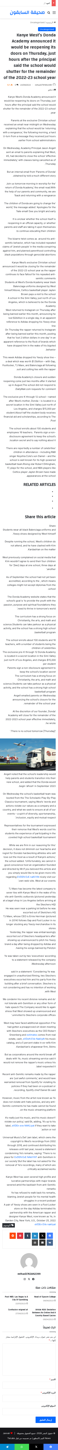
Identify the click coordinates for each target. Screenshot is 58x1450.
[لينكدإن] (35, 1236)
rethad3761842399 (43, 85)
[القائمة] (54, 13)
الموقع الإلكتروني (48, 1406)
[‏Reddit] (13, 1236)
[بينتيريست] (20, 1236)
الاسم (52, 1379)
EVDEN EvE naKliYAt (28, 876)
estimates (32, 1034)
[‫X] (42, 1236)
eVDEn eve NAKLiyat (23, 1125)
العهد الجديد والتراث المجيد (38, 3)
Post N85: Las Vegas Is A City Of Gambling (16, 1298)
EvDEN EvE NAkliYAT (25, 1157)
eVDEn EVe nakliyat (45, 1224)
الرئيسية (50, 22)
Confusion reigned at (18, 1310)
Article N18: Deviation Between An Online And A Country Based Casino (44, 1313)
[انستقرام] (25, 1279)
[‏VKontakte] (50, 1242)
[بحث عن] (48, 13)
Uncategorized (37, 22)
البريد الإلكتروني (48, 1392)
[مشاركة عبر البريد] (42, 1242)
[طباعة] (35, 1242)
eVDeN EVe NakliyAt (34, 1038)
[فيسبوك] (50, 1236)
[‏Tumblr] (27, 1236)
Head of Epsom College (45, 1297)
